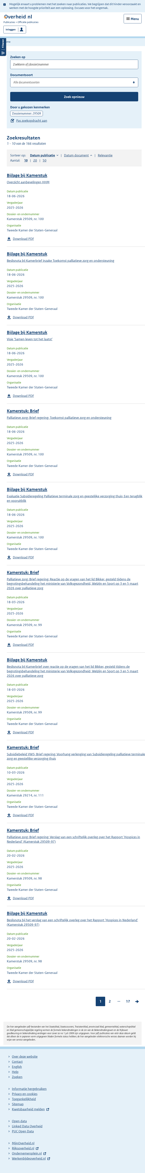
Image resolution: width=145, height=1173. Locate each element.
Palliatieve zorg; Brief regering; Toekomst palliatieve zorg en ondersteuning (59, 418)
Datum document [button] (76, 155)
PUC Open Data (23, 1131)
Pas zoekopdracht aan (31, 121)
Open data (19, 1121)
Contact (17, 1062)
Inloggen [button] (11, 29)
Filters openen (3, 46)
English (17, 1067)
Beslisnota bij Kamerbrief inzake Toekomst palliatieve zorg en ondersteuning (60, 261)
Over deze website (25, 1056)
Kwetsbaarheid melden (28, 1109)
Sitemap (18, 1104)
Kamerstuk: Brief (23, 411)
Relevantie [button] (105, 155)
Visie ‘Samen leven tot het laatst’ (29, 339)
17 (128, 1001)
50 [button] (44, 160)
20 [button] (35, 160)
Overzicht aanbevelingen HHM (28, 182)
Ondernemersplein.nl (27, 1153)
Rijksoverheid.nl (23, 1148)
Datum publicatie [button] (42, 155)
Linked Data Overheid (27, 1126)
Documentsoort (21, 75)
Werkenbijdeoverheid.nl (29, 1158)
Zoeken (17, 1077)
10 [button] (26, 160)
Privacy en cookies (24, 1094)
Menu (135, 19)
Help (15, 1072)
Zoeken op (17, 57)
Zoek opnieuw (74, 97)
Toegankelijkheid (24, 1099)
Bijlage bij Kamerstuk (27, 175)
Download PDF (23, 239)
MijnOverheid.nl (23, 1143)
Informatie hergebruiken (29, 1089)
